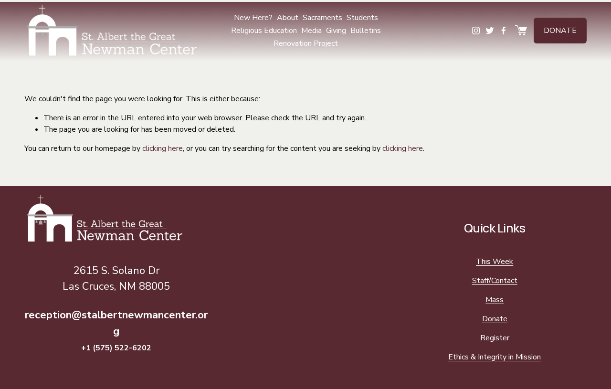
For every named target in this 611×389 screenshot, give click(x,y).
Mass (494, 299)
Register (494, 338)
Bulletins (365, 30)
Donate (560, 30)
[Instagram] (476, 30)
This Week (494, 261)
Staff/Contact (494, 280)
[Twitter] (490, 30)
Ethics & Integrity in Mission (494, 357)
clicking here (162, 148)
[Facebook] (503, 30)
